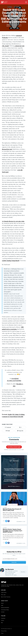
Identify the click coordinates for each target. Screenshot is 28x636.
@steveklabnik (15, 378)
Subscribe (14, 562)
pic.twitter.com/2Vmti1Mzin (14, 380)
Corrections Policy (5, 609)
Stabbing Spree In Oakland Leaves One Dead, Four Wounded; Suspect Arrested (14, 475)
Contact (2, 611)
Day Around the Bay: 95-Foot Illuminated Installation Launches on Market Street (14, 469)
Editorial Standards (5, 607)
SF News (10, 7)
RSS (2, 622)
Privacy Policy (4, 630)
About (2, 603)
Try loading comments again (14, 446)
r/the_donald (5, 46)
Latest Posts (3, 592)
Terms (2, 633)
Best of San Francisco (5, 596)
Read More (23, 571)
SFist (3, 582)
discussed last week (7, 149)
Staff (2, 605)
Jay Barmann (17, 7)
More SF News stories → (14, 486)
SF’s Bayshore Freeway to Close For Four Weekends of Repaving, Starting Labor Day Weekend (14, 481)
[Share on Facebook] (8, 521)
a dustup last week (19, 46)
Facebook (3, 618)
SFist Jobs (3, 594)
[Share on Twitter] (6, 521)
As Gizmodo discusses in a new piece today (13, 221)
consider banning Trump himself (10, 260)
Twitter (2, 620)
